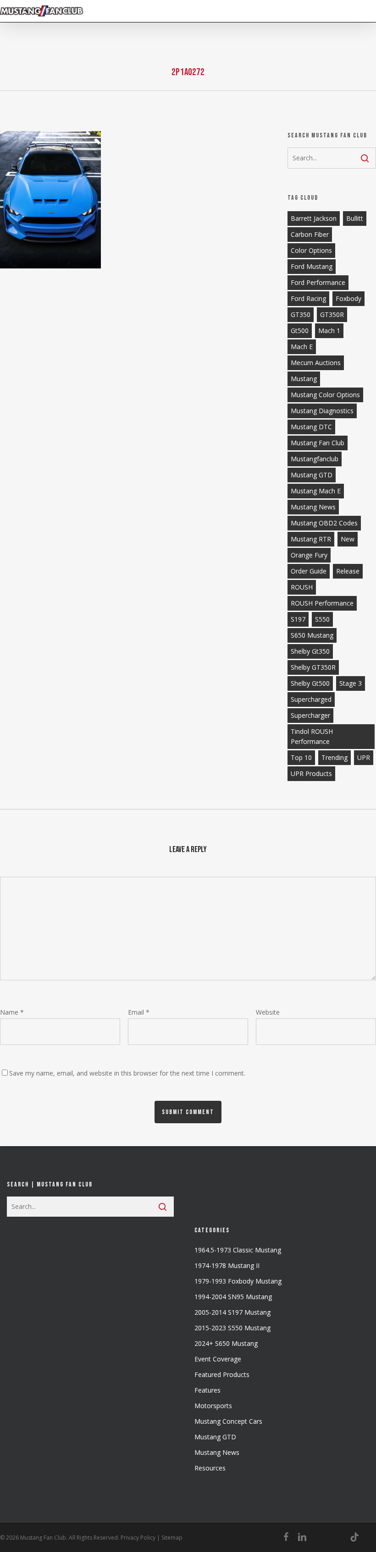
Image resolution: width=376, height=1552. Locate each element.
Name (12, 1012)
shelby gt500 (310, 683)
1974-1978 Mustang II (227, 1265)
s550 (322, 619)
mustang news (313, 507)
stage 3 (350, 683)
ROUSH (302, 587)
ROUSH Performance (322, 603)
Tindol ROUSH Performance (312, 736)
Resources (210, 1468)
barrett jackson (314, 218)
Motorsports (213, 1405)
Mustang (304, 378)
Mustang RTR (311, 539)
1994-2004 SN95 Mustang (233, 1296)
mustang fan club (317, 442)
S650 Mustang (312, 635)
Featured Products (221, 1374)
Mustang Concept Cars (228, 1421)
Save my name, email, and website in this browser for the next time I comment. (127, 1073)
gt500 (300, 330)
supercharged (311, 699)
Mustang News (216, 1452)
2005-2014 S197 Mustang (232, 1312)
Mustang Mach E (316, 490)
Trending (334, 757)
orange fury (309, 555)
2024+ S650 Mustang (226, 1343)
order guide (308, 571)
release (347, 571)
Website (268, 1012)
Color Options (311, 250)
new (347, 539)
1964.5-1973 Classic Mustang (237, 1250)
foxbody (348, 298)
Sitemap (171, 1537)
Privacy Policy (138, 1537)
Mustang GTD (311, 474)
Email (138, 1012)
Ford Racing (308, 298)
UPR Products (311, 773)
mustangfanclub (314, 458)
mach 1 (329, 330)
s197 (298, 619)
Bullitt (354, 218)
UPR (363, 757)
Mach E (302, 346)
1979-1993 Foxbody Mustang (238, 1281)
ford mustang (311, 266)
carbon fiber (310, 234)
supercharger (310, 715)
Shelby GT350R (313, 667)
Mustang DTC (311, 426)
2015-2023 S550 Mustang (232, 1327)
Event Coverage (217, 1359)
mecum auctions (316, 362)
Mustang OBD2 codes (324, 523)
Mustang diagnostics (322, 410)
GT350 (300, 314)
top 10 (301, 757)
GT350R (332, 314)
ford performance (318, 282)
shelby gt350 (310, 651)
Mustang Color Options (325, 394)
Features (207, 1390)
